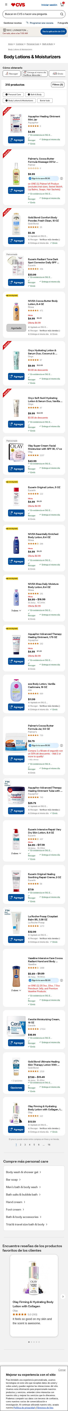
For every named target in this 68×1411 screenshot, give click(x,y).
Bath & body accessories (22, 1217)
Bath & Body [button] (36, 94)
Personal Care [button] (14, 94)
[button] (57, 84)
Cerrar (62, 1370)
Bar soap (12, 1179)
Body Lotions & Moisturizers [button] (20, 100)
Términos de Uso (45, 1408)
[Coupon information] (61, 178)
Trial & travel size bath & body (25, 1224)
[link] (40, 126)
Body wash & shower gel (22, 1172)
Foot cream (13, 1209)
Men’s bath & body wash (22, 1187)
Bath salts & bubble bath (22, 1194)
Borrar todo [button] (45, 100)
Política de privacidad (24, 1408)
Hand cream (14, 1202)
